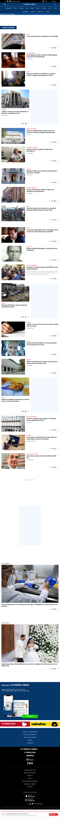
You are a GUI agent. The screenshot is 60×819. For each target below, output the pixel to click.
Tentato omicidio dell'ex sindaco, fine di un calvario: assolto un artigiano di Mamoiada (40, 131)
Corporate (30, 786)
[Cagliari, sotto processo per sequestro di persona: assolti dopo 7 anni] (15, 99)
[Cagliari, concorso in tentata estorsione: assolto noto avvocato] (13, 329)
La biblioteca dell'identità (30, 737)
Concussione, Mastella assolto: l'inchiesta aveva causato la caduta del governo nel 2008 (42, 230)
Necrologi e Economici (30, 772)
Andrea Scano (29, 58)
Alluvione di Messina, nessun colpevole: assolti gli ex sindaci (14, 306)
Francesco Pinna (29, 328)
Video (15, 8)
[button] (50, 48)
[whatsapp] (10, 1)
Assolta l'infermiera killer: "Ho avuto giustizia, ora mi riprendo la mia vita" (41, 343)
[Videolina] (15, 724)
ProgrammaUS (8, 8)
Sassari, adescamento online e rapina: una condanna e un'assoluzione (40, 190)
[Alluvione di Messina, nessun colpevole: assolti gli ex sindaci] (15, 292)
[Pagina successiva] (25, 480)
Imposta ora (53, 814)
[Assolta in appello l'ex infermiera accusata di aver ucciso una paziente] (15, 387)
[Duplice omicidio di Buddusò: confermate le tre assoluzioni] (13, 253)
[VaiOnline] (30, 760)
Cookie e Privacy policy (30, 770)
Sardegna (21, 8)
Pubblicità (30, 775)
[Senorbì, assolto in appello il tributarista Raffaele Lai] (13, 154)
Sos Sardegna (25, 11)
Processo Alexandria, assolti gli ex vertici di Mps (42, 36)
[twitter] (5, 1)
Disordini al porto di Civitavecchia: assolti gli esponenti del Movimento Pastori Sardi (41, 209)
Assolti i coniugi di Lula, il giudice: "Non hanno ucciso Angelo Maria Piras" (41, 419)
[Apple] (30, 796)
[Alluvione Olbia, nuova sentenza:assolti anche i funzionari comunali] (13, 176)
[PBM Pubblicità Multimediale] (30, 763)
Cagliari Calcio (40, 11)
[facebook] (7, 1)
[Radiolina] (45, 724)
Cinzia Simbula (4, 115)
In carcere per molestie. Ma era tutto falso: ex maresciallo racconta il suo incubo (41, 438)
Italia (27, 8)
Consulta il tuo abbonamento (30, 731)
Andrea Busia (29, 174)
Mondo (32, 8)
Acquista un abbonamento (30, 734)
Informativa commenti (30, 784)
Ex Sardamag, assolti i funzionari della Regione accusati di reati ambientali (41, 56)
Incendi (47, 11)
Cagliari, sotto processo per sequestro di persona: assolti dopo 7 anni (14, 112)
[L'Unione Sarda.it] (30, 4)
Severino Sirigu (29, 153)
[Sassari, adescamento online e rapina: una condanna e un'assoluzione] (13, 195)
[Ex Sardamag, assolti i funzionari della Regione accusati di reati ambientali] (13, 60)
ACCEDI (54, 1)
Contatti (30, 778)
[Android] (30, 800)
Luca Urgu (28, 134)
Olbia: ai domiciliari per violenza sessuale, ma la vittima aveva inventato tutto (41, 362)
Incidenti (33, 11)
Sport (49, 8)
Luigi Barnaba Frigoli (30, 441)
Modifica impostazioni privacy (30, 781)
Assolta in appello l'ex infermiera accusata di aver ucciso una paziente (15, 400)
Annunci (55, 8)
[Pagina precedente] (34, 480)
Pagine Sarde (30, 742)
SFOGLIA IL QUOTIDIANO (7, 14)
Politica (37, 8)
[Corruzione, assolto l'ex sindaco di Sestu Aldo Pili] (13, 461)
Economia (44, 8)
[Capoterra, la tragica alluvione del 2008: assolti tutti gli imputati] (13, 272)
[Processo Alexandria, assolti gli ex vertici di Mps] (13, 41)
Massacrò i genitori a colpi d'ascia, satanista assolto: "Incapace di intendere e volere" (40, 74)
